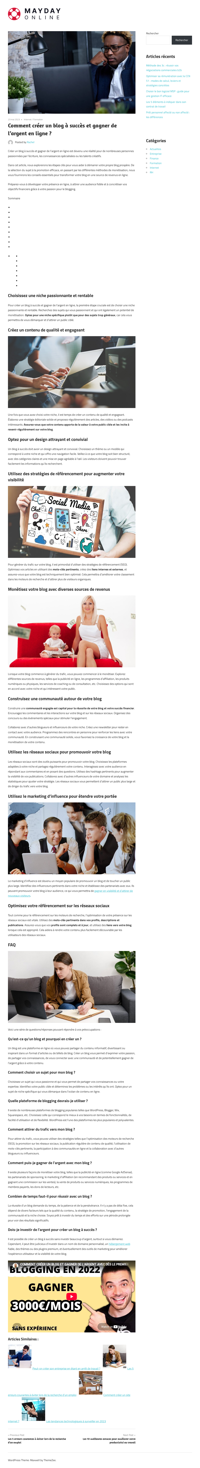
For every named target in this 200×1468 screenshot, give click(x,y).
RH (151, 172)
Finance (154, 158)
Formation (38, 119)
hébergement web (119, 1244)
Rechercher (152, 33)
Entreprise (156, 154)
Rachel (30, 142)
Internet (27, 119)
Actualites (155, 149)
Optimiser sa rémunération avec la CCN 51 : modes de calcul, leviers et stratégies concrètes (168, 81)
